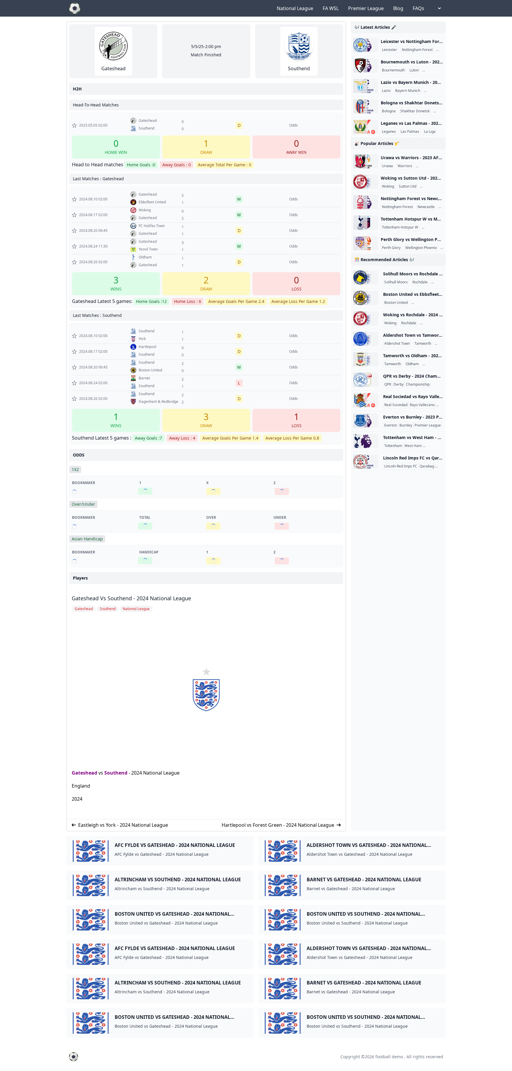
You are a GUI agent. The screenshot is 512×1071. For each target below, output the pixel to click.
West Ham (413, 445)
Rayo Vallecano (422, 405)
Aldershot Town (397, 343)
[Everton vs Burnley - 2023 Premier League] (365, 421)
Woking (388, 186)
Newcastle (426, 207)
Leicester (389, 49)
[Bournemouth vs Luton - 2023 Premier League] (365, 65)
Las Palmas (410, 131)
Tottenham (393, 445)
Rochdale (420, 282)
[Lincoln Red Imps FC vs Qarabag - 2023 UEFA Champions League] (365, 461)
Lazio (386, 90)
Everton (390, 425)
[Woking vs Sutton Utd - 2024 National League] (365, 182)
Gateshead (84, 773)
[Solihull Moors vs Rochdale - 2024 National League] (365, 277)
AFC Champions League (436, 166)
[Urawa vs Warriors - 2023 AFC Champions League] (365, 161)
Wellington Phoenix (421, 247)
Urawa (387, 166)
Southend (115, 773)
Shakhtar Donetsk (415, 111)
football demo (389, 1056)
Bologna (389, 111)
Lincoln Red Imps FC (400, 466)
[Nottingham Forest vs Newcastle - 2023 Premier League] (365, 202)
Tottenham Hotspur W (400, 227)
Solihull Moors (396, 282)
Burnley (405, 425)
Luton (414, 70)
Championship (418, 384)
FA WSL (331, 8)
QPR (387, 384)
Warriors (405, 166)
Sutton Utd (407, 186)
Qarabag (427, 466)
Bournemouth (393, 70)
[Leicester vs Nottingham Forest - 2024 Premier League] (365, 45)
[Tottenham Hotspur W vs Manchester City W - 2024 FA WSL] (365, 223)
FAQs (418, 8)
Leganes (389, 131)
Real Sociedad (395, 405)
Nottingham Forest (417, 49)
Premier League (366, 8)
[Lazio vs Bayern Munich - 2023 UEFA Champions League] (365, 86)
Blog (398, 8)
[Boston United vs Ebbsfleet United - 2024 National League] (365, 298)
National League (295, 8)
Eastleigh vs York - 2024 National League (123, 825)
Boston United (396, 302)
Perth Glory (391, 247)
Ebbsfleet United (426, 302)
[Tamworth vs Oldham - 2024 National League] (365, 359)
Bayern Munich (407, 90)
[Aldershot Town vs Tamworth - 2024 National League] (365, 339)
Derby (398, 384)
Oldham (412, 364)
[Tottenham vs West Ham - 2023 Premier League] (365, 441)
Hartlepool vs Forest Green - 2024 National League (278, 825)
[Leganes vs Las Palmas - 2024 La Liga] (365, 127)
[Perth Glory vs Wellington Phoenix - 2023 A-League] (365, 243)
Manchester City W (438, 227)
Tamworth (423, 343)
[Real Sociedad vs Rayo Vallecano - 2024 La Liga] (365, 400)
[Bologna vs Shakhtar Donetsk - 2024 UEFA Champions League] (365, 106)
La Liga (430, 131)
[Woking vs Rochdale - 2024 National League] (365, 318)
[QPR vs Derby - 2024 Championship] (365, 380)
